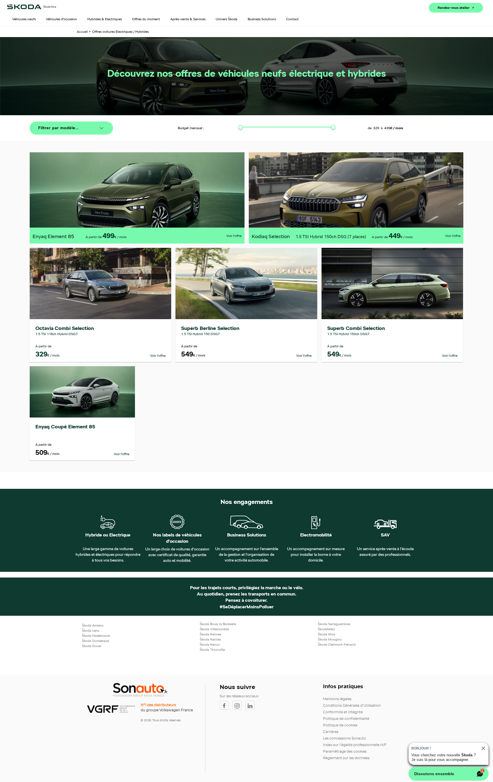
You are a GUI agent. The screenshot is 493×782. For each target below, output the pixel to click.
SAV (385, 535)
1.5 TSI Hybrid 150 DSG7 (200, 334)
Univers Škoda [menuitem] (226, 19)
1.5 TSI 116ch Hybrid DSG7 (56, 334)
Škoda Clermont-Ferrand (336, 644)
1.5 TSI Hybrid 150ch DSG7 (348, 334)
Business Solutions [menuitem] (262, 19)
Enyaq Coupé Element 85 (65, 426)
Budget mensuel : (191, 128)
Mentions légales (337, 699)
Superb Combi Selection (356, 328)
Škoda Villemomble (214, 629)
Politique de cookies (340, 725)
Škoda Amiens (92, 625)
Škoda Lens (90, 630)
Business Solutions (246, 535)
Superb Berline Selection (210, 328)
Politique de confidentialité (346, 718)
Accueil (83, 31)
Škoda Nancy (210, 644)
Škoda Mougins (330, 639)
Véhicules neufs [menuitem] (24, 19)
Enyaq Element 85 (53, 236)
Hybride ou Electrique (107, 535)
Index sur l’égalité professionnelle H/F (355, 745)
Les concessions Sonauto (344, 738)
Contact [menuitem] (292, 19)
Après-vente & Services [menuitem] (187, 19)
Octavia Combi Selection (64, 328)
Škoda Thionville (212, 649)
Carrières (330, 732)
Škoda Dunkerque (95, 641)
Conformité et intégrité (343, 712)
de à (385, 128)
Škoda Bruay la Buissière (218, 624)
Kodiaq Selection (271, 236)
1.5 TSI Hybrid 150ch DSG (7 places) (331, 236)
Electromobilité (316, 535)
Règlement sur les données (346, 758)
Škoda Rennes (210, 634)
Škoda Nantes (210, 639)
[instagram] (239, 705)
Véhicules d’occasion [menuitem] (61, 19)
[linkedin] (251, 705)
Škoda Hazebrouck (96, 635)
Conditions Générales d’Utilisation (352, 705)
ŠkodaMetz (326, 629)
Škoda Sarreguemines (334, 624)
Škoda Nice (326, 634)
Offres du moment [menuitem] (146, 19)
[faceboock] (226, 705)
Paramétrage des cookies (345, 751)
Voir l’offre (234, 236)
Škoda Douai (91, 646)
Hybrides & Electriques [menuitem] (104, 19)
